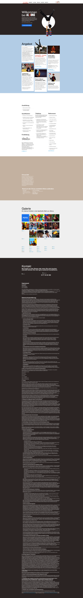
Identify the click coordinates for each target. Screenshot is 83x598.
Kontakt (46, 2)
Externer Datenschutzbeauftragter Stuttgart (29, 592)
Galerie (42, 2)
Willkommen (25, 2)
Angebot (30, 2)
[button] (51, 150)
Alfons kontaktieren (27, 25)
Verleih (38, 2)
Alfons (34, 2)
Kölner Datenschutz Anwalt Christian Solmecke (50, 592)
